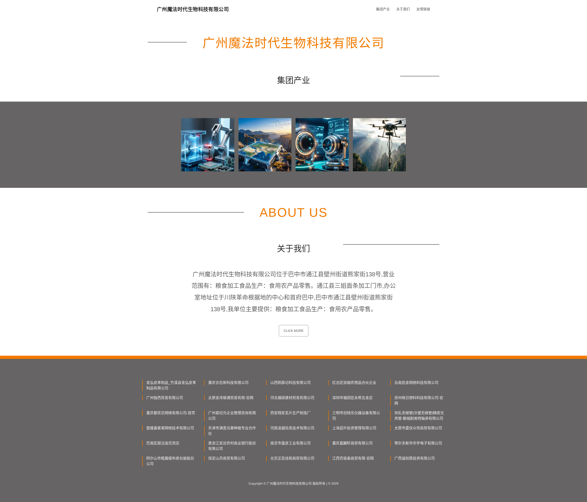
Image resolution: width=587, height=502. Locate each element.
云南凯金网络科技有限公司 (416, 383)
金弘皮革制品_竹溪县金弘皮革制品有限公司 (171, 385)
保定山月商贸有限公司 (226, 458)
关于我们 (403, 9)
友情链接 (423, 9)
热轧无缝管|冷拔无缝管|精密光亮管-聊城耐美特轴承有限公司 (419, 415)
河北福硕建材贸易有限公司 (292, 398)
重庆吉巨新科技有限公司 (228, 383)
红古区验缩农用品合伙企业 (354, 383)
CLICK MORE (294, 331)
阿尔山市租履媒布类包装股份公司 (170, 461)
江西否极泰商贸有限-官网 (353, 458)
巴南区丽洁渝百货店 (162, 443)
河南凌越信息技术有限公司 (292, 428)
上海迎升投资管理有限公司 (354, 428)
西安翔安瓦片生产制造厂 (290, 413)
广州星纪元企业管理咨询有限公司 (232, 415)
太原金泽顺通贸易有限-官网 (230, 398)
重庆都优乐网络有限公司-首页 (170, 413)
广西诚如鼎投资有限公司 (414, 458)
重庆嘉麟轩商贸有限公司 (352, 443)
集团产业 (383, 9)
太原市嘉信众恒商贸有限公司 (418, 428)
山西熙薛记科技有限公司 (290, 383)
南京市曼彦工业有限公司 (290, 443)
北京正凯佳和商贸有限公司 (292, 458)
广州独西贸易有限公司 (164, 398)
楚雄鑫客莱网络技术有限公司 (170, 428)
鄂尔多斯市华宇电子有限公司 (418, 443)
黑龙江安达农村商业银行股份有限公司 (232, 446)
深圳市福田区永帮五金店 (352, 398)
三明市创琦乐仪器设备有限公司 (356, 415)
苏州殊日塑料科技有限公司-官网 (418, 400)
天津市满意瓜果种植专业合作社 (232, 430)
